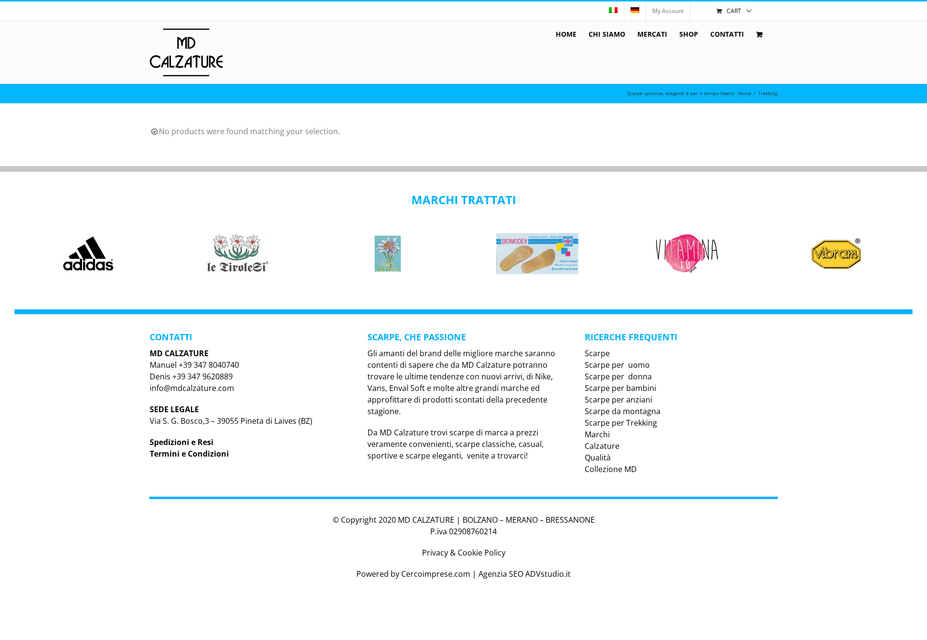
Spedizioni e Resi (181, 442)
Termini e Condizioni (189, 453)
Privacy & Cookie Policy (464, 552)
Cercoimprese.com (435, 574)
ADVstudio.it (548, 574)
